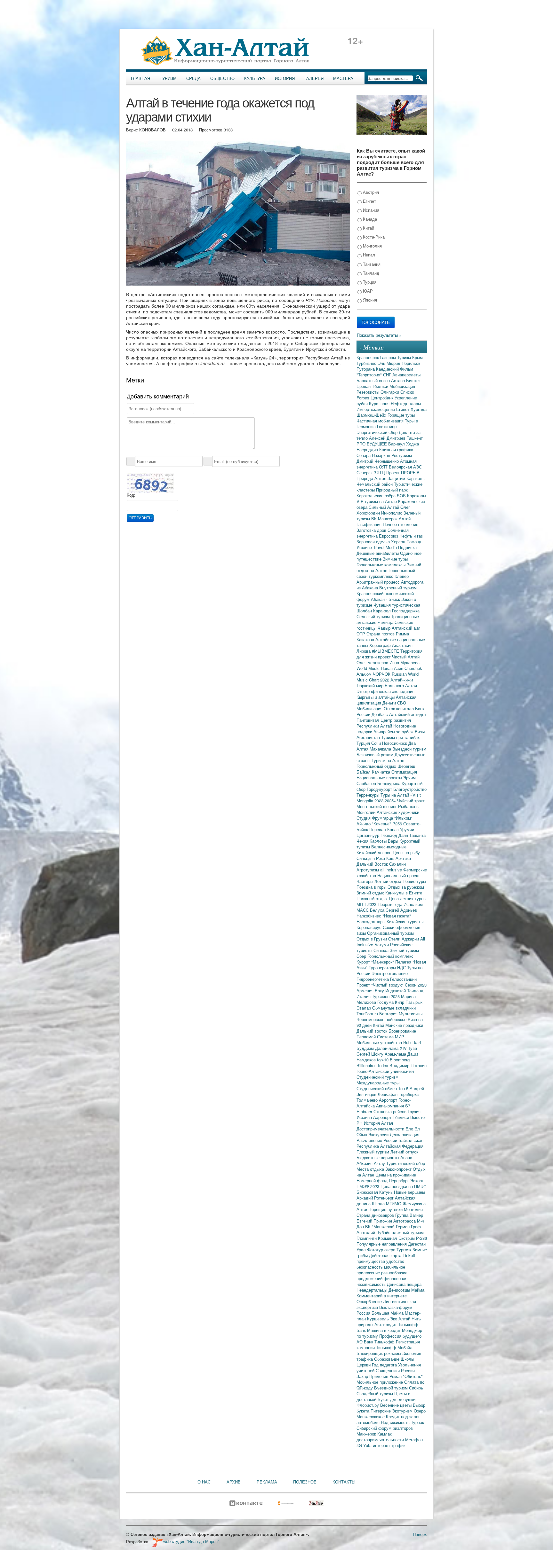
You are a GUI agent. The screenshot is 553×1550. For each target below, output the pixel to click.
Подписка (407, 547)
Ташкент (415, 438)
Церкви (364, 1365)
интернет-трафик (389, 1445)
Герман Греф (408, 1226)
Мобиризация (402, 386)
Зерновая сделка (374, 542)
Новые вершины (409, 1192)
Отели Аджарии (404, 939)
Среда (193, 78)
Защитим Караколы (406, 478)
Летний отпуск (404, 1152)
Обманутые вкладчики (394, 1008)
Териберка (409, 1094)
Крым (417, 357)
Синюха (381, 950)
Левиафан (388, 1094)
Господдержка (406, 611)
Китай (368, 228)
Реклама (267, 1482)
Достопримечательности (381, 1129)
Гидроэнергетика (373, 979)
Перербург (399, 1180)
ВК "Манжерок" (380, 1226)
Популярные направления (382, 1244)
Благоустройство (410, 789)
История (285, 78)
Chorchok (413, 668)
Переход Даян (395, 835)
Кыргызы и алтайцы (376, 697)
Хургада (419, 409)
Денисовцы (400, 1290)
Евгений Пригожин (375, 1221)
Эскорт (417, 1180)
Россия (408, 1370)
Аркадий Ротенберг (376, 1198)
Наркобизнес (369, 916)
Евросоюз (389, 536)
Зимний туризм (404, 950)
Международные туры (378, 1083)
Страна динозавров (376, 1215)
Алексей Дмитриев (388, 438)
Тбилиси (380, 386)
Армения (366, 990)
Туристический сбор (405, 1163)
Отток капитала (399, 708)
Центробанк (383, 398)
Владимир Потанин (408, 1065)
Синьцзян (366, 858)
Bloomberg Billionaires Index (383, 1062)
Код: (131, 495)
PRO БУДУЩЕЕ (372, 444)
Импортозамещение (376, 409)
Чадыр (385, 628)
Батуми (382, 944)
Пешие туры (414, 881)
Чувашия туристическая (396, 605)
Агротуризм (368, 870)
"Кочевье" (382, 824)
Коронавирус (370, 927)
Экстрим (407, 1238)
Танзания (371, 264)
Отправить (140, 518)
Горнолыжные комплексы (382, 565)
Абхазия (365, 1163)
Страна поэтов (381, 634)
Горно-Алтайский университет (385, 1071)
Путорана (366, 369)
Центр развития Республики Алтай (384, 723)
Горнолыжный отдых (377, 766)
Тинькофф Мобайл (394, 1347)
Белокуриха (389, 783)
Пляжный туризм (373, 1152)
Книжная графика (396, 449)
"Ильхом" (403, 818)
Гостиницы (387, 426)
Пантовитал (369, 720)
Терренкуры (369, 795)
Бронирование (402, 1031)
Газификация (370, 524)
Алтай (405, 518)
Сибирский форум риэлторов (385, 1428)
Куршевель (378, 1319)
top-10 (383, 1060)
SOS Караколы (411, 495)
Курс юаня (380, 403)
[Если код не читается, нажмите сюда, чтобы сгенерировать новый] (150, 482)
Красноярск (368, 357)
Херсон (398, 542)
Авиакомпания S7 (393, 1106)
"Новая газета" (396, 916)
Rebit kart (412, 1042)
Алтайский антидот (407, 714)
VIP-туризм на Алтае (377, 501)
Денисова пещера (404, 1284)
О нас (204, 1482)
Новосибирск (395, 743)
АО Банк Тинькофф (376, 1342)
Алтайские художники (398, 812)
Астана (398, 380)
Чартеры (365, 881)
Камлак (384, 1434)
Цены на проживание (395, 1175)
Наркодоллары (372, 921)
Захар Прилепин (373, 1376)
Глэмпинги (367, 1238)
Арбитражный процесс (379, 582)
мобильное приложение (381, 1270)
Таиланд (415, 990)
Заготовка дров (372, 530)
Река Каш (386, 858)
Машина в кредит (384, 1330)
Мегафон (414, 1439)
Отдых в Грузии (372, 939)
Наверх (420, 1534)
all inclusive (391, 870)
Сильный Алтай (384, 507)
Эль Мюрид (390, 363)
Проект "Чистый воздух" (381, 985)
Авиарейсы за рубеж (394, 731)
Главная (140, 78)
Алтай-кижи (401, 680)
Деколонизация (404, 1134)
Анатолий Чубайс (374, 1232)
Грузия (414, 1111)
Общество (222, 78)
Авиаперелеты (406, 375)
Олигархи (390, 392)
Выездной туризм (409, 749)
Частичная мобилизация (381, 421)
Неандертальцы (373, 1290)
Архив (234, 1482)
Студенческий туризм (377, 1077)
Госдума (386, 1002)
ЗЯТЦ (380, 472)
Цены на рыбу (406, 852)
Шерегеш (406, 766)
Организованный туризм (390, 933)
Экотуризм (403, 1411)
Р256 (397, 824)
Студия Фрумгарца (375, 818)
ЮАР (367, 291)
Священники (388, 1370)
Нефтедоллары (406, 403)
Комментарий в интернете (382, 1296)
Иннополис (392, 513)
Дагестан (417, 1244)
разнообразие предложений (382, 1275)
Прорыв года (391, 904)
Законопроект (399, 1169)
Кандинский (388, 369)
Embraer (365, 1111)
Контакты (344, 1482)
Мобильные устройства (380, 1042)
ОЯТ (384, 467)
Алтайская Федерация (401, 1146)
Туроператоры (383, 967)
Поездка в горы (372, 887)
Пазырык (413, 1002)
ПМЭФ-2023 (369, 1186)
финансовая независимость (382, 1281)
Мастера (343, 78)
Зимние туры (395, 559)
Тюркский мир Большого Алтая (387, 685)
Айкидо (364, 824)
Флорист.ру (368, 1405)
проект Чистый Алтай (399, 657)
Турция (369, 282)
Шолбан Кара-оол (374, 611)
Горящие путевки (387, 1209)
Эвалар (364, 1008)
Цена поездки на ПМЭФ (404, 1186)
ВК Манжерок (385, 518)
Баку (380, 990)
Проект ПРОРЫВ (403, 472)
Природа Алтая (372, 478)
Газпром (388, 357)
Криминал (388, 1238)
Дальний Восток (373, 864)
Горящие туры (401, 415)
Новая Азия (393, 668)
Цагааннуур (369, 835)
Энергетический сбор (378, 432)
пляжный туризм (408, 1232)
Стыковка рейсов (390, 1111)
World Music (369, 668)
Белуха (378, 910)
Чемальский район (375, 484)
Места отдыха (371, 1169)
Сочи (376, 743)
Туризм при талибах (400, 737)
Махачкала (381, 749)
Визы (420, 731)
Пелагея (404, 962)
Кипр (400, 1002)
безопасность (370, 1267)
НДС (402, 967)
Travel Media (385, 547)
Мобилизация (370, 708)
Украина (365, 1117)
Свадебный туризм (375, 1393)
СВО (401, 703)
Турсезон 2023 (386, 996)
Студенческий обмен (377, 1088)
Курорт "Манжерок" (376, 962)
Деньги (389, 703)
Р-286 (421, 1238)
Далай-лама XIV (391, 1048)
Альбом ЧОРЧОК (374, 674)
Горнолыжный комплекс (390, 956)
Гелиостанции (403, 979)
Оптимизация (404, 772)
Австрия (370, 192)
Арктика (403, 858)
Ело (409, 1129)
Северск (365, 472)
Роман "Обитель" (406, 1376)
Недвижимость (396, 1422)
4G (360, 1445)
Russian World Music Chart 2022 (388, 677)
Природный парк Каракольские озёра (382, 493)
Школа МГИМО (387, 1203)
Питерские (381, 1411)
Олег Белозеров (373, 662)
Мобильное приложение (380, 1382)
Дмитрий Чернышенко (378, 461)
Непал (368, 255)
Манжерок (367, 1434)
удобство (395, 1261)
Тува (412, 1048)
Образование (387, 1359)
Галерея (314, 78)
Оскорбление (370, 1301)
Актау (380, 1163)
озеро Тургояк (398, 1250)
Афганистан (369, 737)
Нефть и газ (411, 536)
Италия (364, 996)
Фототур (375, 1250)
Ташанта (417, 835)
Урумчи (407, 829)
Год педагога (385, 1365)
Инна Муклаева (404, 662)
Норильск (411, 363)
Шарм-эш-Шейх (372, 415)
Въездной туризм (391, 1388)
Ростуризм (401, 455)
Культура (254, 78)
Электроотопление (390, 973)
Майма (417, 1290)
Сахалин (397, 864)
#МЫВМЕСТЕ (386, 651)
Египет (369, 201)
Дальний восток (373, 1031)
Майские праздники (404, 1025)
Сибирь (416, 1388)
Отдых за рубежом (406, 887)
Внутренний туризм (398, 588)
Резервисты (369, 392)
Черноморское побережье (382, 1019)
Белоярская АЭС (405, 467)
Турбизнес (367, 363)
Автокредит (386, 1324)
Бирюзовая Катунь (375, 1192)
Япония (369, 300)
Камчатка (381, 772)
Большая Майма (388, 1313)
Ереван (364, 386)
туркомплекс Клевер (389, 576)
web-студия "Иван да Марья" (191, 1541)
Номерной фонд (373, 1180)
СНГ (387, 375)
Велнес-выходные (388, 847)
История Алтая (378, 1123)
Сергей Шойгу (371, 1054)
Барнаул (397, 444)
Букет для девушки (396, 1399)
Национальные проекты (380, 778)
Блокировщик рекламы (379, 1353)
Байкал (364, 772)
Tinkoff (409, 1255)
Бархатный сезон (374, 380)
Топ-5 (404, 1088)
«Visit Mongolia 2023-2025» (389, 798)
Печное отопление (400, 524)
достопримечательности (381, 1439)
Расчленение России (377, 1140)
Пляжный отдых (373, 898)
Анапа (406, 1157)
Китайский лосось (375, 852)
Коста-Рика (373, 237)
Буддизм (366, 1048)
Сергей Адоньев (401, 910)
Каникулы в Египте (403, 893)
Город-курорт (380, 789)
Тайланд (370, 273)
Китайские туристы (405, 921)
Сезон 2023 (416, 985)
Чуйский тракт (411, 801)
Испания (370, 210)
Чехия (363, 841)
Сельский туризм (374, 616)
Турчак (417, 1422)
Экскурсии (379, 1134)
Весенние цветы (396, 1405)
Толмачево (368, 1100)
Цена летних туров (407, 898)
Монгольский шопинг (377, 806)
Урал (362, 1250)
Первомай (367, 1037)
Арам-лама (396, 1054)
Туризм (168, 78)
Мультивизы (410, 1014)
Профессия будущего (400, 1336)
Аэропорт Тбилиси (391, 1117)
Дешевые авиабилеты (378, 553)
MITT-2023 (367, 904)
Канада (369, 219)
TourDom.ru (368, 1014)
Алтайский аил (406, 628)
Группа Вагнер (409, 1215)
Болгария (389, 1014)
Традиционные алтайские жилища (388, 619)
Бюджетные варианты (378, 1157)
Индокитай (396, 990)
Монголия (372, 246)
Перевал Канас (384, 829)
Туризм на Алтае (388, 760)
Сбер (362, 956)
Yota (368, 1445)
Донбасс (380, 714)
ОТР (361, 634)
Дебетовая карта (386, 1255)
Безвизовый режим (376, 754)
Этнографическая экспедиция (385, 691)
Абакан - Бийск (386, 599)
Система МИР (390, 1037)
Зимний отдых (371, 893)
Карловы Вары (384, 841)
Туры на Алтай (395, 795)
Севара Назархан (374, 455)
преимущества (371, 1261)
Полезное (305, 1482)
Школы (407, 1359)
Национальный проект (398, 875)
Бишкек (413, 380)
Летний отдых (388, 881)
